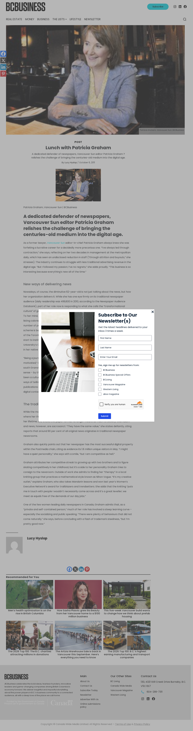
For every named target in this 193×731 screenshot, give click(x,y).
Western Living (110, 389)
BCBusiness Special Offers (116, 374)
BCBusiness (109, 370)
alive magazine (111, 394)
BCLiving (107, 379)
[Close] (152, 312)
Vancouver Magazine (114, 384)
